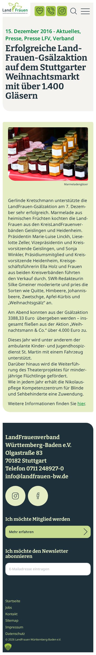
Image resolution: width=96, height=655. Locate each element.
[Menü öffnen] (85, 11)
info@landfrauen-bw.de (36, 476)
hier (81, 403)
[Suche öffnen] (73, 11)
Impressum (14, 627)
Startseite (12, 601)
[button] (8, 647)
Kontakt (11, 614)
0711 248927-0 (45, 468)
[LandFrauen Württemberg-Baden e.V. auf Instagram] (15, 496)
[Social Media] (62, 11)
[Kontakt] (51, 11)
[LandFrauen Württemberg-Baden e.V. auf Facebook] (38, 496)
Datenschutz (15, 633)
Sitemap (11, 620)
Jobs (8, 607)
